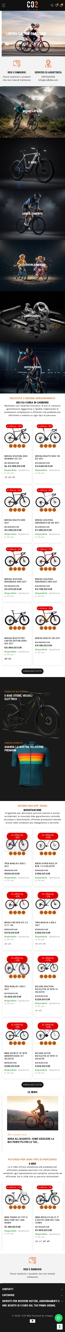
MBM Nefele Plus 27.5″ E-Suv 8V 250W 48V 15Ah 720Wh (16, 1220)
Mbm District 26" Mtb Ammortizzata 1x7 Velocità (15, 1056)
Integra (49, 1315)
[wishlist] (19, 446)
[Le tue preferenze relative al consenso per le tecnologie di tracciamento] (60, 1327)
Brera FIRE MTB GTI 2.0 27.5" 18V (16, 923)
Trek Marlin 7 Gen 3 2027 (15, 987)
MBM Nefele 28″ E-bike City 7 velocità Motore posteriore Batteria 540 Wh (47, 1221)
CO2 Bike (26, 1315)
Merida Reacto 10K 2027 (47, 638)
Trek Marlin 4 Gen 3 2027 (45, 923)
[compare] (23, 446)
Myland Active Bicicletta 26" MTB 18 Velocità (46, 1056)
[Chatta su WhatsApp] (59, 1318)
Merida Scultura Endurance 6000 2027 (15, 580)
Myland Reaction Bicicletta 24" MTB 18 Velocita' (46, 989)
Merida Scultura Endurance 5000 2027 (46, 580)
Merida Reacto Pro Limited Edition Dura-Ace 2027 (15, 641)
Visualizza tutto (32, 671)
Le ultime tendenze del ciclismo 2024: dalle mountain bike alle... (31, 1140)
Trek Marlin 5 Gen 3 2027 (15, 864)
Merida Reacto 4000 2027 (14, 521)
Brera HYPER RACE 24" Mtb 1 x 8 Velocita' (46, 864)
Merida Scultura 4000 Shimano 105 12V (16, 457)
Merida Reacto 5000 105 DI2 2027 (47, 457)
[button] (5, 5)
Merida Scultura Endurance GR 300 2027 (47, 521)
